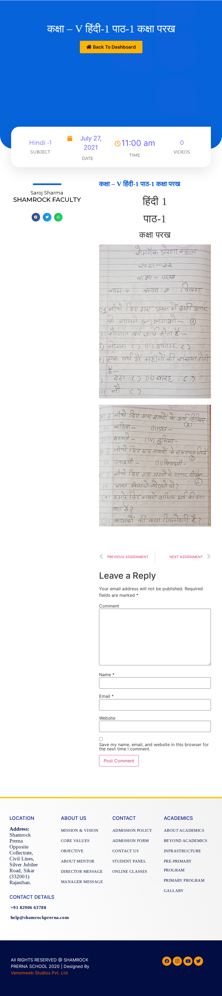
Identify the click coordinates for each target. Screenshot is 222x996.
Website (107, 718)
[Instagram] (177, 961)
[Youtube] (187, 961)
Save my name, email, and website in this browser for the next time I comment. (154, 746)
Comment (109, 606)
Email (106, 696)
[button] (111, 47)
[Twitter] (198, 961)
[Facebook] (166, 961)
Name (107, 674)
